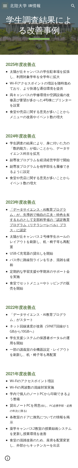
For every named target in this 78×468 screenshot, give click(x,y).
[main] (39, 27)
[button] (5, 5)
